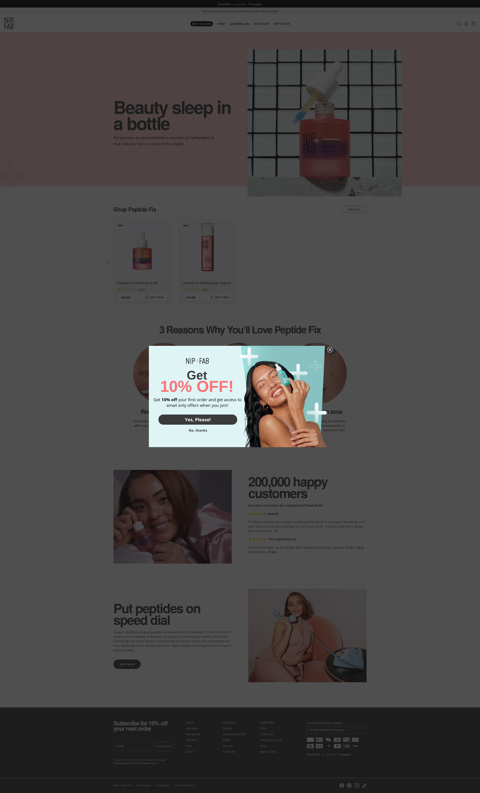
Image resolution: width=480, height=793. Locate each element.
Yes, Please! (198, 419)
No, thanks (198, 430)
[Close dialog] (330, 349)
